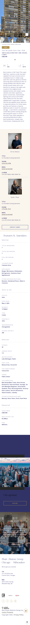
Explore (15, 503)
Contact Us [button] (15, 544)
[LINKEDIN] (11, 601)
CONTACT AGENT (15, 227)
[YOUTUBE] (15, 601)
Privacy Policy (19, 615)
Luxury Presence (7, 612)
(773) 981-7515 (6, 209)
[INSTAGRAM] (7, 601)
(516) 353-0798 (6, 163)
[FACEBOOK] (3, 601)
